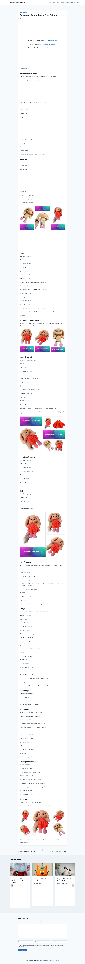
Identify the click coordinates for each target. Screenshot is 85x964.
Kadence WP (57, 960)
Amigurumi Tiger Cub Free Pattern (58, 850)
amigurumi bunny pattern (55, 839)
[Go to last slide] (12, 885)
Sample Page (77, 2)
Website (54, 941)
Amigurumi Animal (24, 12)
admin (22, 18)
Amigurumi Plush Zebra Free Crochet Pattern (61, 2)
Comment (21, 925)
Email (37, 941)
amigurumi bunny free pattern (42, 839)
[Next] (73, 885)
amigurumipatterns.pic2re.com (48, 40)
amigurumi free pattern (25, 842)
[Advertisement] (42, 28)
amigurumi (22, 839)
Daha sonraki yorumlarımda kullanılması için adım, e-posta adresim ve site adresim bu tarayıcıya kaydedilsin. (41, 946)
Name (20, 941)
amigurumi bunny (30, 839)
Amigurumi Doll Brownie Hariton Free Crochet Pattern (19, 880)
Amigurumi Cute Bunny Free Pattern (27, 850)
